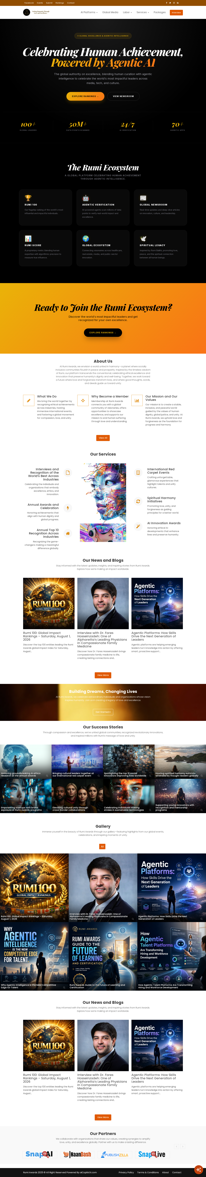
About (165, 1172)
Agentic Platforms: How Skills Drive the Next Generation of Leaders (153, 636)
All (102, 846)
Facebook (29, 3)
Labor (126, 12)
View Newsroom (123, 96)
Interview (176, 12)
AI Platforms (88, 12)
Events (40, 3)
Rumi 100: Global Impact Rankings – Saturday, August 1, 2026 (46, 636)
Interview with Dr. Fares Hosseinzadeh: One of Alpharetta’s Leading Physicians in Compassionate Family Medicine (102, 640)
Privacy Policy (126, 1172)
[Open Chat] (198, 1169)
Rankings (60, 3)
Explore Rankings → (85, 96)
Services (142, 12)
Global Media (110, 12)
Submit (49, 3)
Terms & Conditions (148, 1172)
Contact (70, 3)
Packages (160, 12)
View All (103, 437)
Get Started (102, 712)
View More (103, 675)
